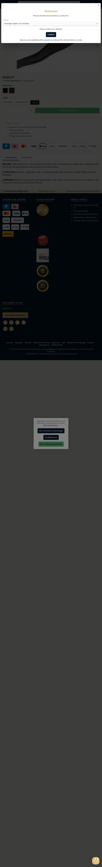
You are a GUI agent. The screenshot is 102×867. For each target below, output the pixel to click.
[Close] (98, 5)
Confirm (51, 34)
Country (5, 20)
